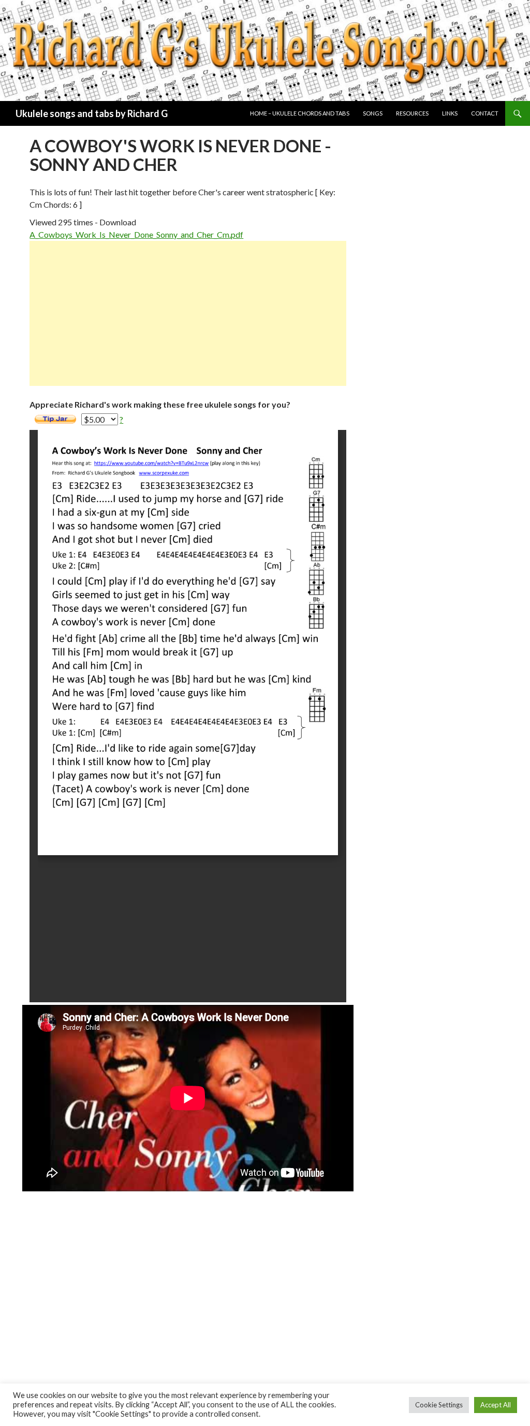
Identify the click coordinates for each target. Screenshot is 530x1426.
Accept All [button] (495, 1405)
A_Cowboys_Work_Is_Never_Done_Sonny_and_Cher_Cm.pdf (136, 234)
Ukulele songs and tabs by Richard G (92, 113)
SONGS (372, 113)
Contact (484, 113)
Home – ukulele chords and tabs (299, 113)
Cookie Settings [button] (439, 1405)
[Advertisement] (188, 313)
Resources (412, 113)
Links (450, 113)
